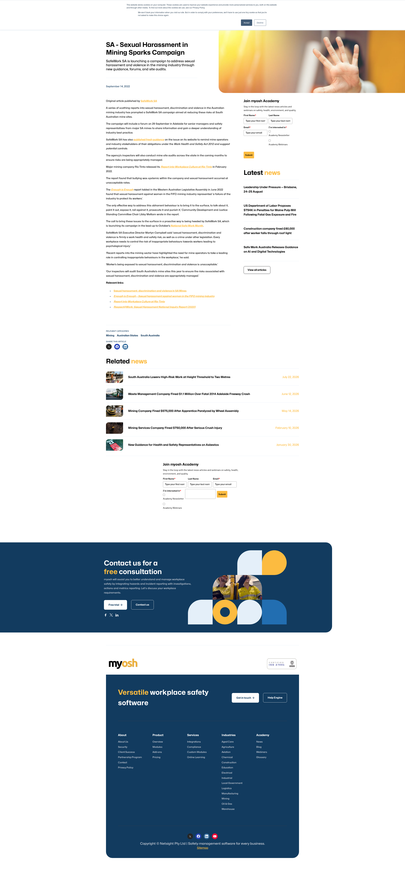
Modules (157, 747)
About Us (123, 742)
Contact (122, 762)
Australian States (127, 335)
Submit (248, 155)
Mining (110, 335)
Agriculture (228, 747)
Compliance (194, 747)
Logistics (227, 788)
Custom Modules (197, 752)
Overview (158, 742)
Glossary (261, 757)
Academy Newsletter (279, 135)
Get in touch (245, 697)
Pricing (156, 757)
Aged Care (228, 742)
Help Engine (275, 697)
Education (227, 767)
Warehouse (228, 809)
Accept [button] (246, 22)
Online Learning (196, 757)
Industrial (227, 778)
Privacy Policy (125, 767)
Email (247, 127)
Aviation (226, 752)
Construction (229, 762)
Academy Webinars (278, 144)
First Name (250, 115)
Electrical (227, 773)
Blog (259, 747)
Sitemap (202, 848)
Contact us (142, 605)
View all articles (257, 270)
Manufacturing (230, 793)
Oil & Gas (227, 804)
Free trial (115, 605)
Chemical (227, 757)
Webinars (261, 752)
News (259, 742)
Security (122, 747)
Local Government (232, 783)
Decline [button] (260, 22)
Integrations (194, 742)
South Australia (150, 335)
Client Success (126, 752)
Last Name (274, 115)
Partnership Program (130, 757)
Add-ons (157, 752)
